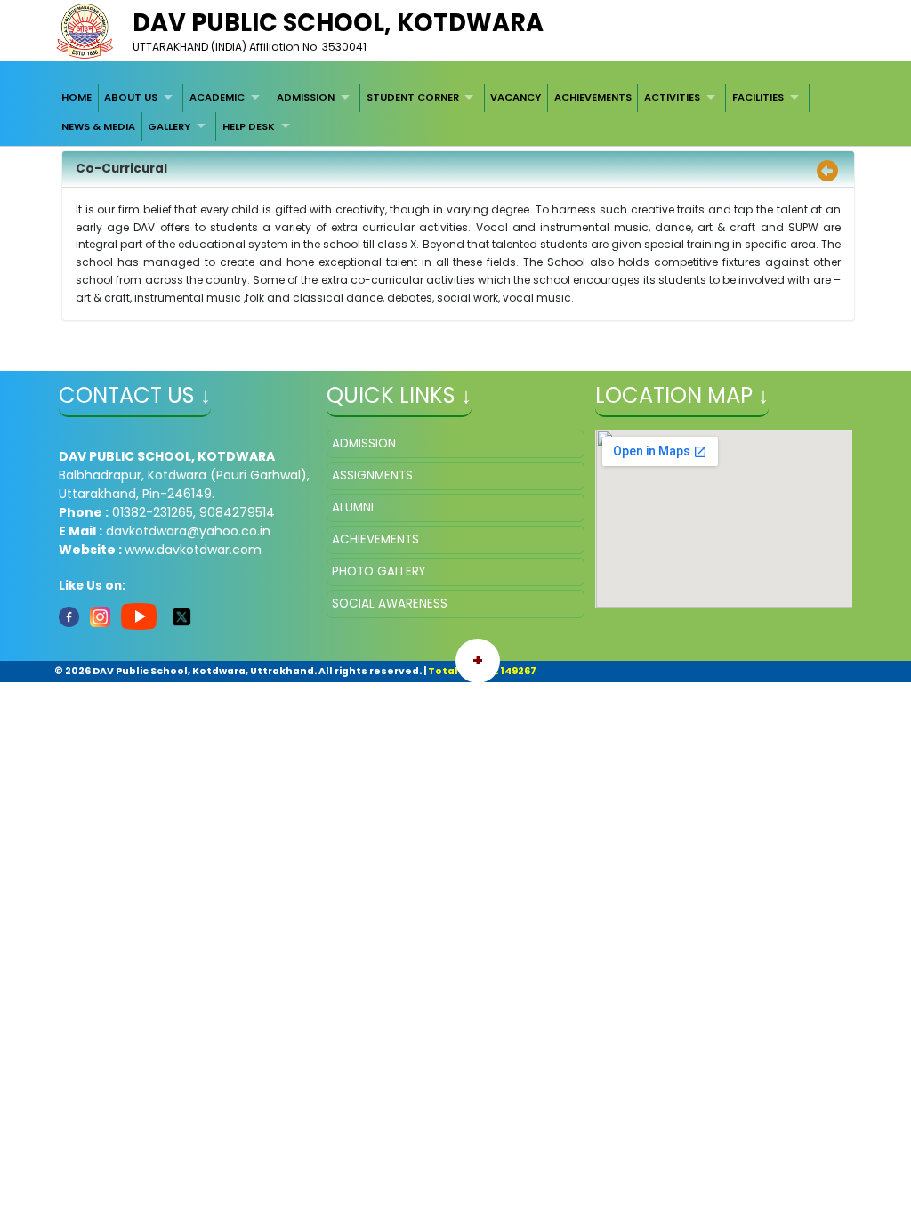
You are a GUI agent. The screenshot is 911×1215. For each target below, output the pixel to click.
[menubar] (455, 112)
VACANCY (515, 97)
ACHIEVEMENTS (593, 97)
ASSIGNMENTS (372, 475)
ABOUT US (130, 97)
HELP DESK (248, 126)
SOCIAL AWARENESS (389, 603)
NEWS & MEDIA (98, 126)
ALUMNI (353, 507)
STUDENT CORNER (413, 97)
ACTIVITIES (672, 97)
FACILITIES (758, 97)
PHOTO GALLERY (378, 571)
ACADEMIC (217, 97)
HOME (76, 97)
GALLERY (169, 126)
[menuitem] (76, 98)
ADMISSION (306, 97)
